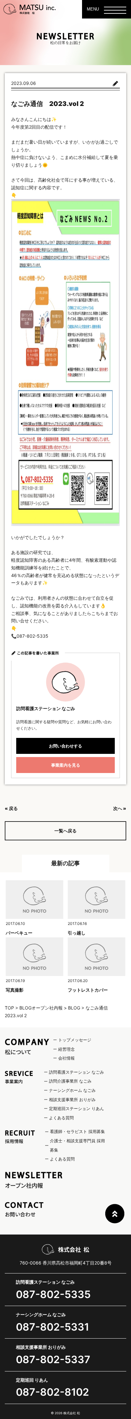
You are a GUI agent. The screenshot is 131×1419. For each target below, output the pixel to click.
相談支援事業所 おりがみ (72, 1099)
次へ (117, 808)
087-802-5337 (53, 1359)
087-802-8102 (52, 1392)
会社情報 (66, 1058)
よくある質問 (61, 1117)
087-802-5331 (52, 1327)
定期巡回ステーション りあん (76, 1108)
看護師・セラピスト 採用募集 (77, 1131)
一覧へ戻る (65, 830)
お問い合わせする (65, 745)
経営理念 (66, 1049)
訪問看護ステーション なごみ (76, 1072)
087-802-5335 (53, 1294)
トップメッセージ (74, 1039)
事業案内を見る (65, 765)
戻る (13, 808)
